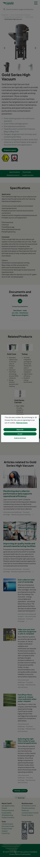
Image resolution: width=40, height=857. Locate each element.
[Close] (35, 417)
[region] (20, 428)
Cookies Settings (20, 438)
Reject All (20, 429)
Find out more (21, 423)
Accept (20, 434)
